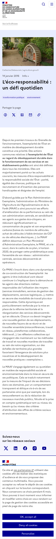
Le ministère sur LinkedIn (15, 448)
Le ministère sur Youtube (44, 448)
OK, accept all (28, 517)
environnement (33, 97)
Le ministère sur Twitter (6, 448)
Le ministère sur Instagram (34, 448)
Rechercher (43, 4)
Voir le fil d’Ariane (10, 23)
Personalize (28, 533)
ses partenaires (22, 470)
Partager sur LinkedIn (22, 115)
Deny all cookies (28, 525)
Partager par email (30, 115)
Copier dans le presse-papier (39, 115)
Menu (52, 4)
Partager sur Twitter (14, 115)
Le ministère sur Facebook (25, 448)
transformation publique (13, 97)
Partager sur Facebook (5, 115)
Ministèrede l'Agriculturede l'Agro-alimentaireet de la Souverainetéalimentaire (13, 9)
